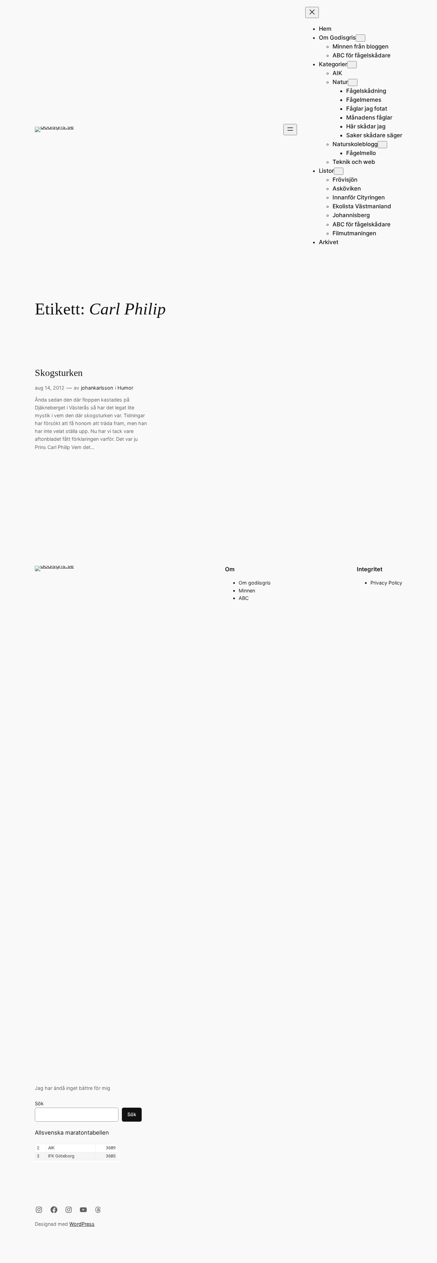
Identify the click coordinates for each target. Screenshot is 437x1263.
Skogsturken (59, 372)
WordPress (82, 1224)
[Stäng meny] (312, 12)
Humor (125, 388)
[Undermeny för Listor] (338, 171)
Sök (39, 1103)
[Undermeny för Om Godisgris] (360, 38)
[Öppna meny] (290, 129)
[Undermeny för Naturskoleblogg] (382, 144)
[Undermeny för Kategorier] (352, 64)
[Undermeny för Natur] (352, 82)
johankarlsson (97, 388)
